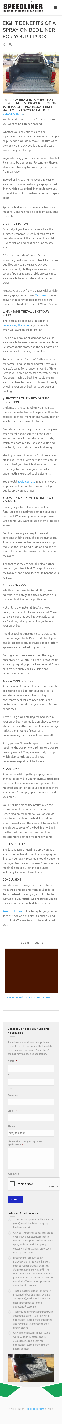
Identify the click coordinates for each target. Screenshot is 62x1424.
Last (10, 1088)
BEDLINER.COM (35, 1409)
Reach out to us (12, 911)
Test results (42, 295)
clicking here (13, 113)
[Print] (12, 45)
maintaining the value (16, 325)
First (10, 1075)
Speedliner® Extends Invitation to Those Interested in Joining (32, 997)
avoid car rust (26, 481)
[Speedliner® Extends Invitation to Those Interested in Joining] (31, 971)
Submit (15, 1199)
